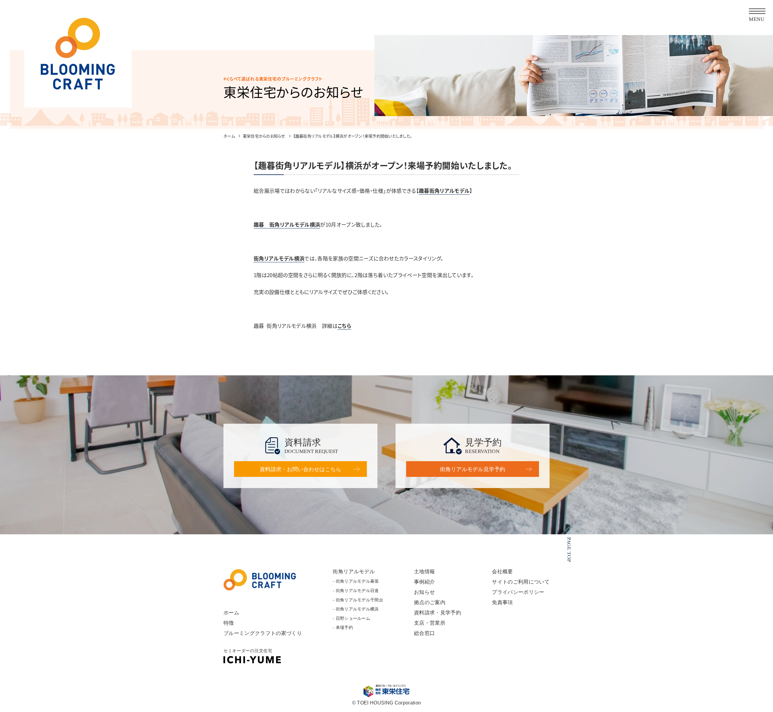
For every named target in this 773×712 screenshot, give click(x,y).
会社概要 (502, 571)
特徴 (228, 623)
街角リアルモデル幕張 (357, 581)
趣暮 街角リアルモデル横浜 (287, 224)
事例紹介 (424, 582)
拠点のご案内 (429, 602)
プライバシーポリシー (518, 592)
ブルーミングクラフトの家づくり (262, 633)
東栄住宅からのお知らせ (264, 136)
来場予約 (344, 627)
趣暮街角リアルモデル (444, 190)
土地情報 (424, 571)
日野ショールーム (353, 618)
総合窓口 (424, 633)
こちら (344, 325)
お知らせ (424, 592)
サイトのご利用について (521, 582)
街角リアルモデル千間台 (359, 600)
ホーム (229, 136)
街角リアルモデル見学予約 (472, 469)
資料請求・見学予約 (437, 613)
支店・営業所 (429, 623)
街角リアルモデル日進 (357, 590)
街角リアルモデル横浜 (279, 258)
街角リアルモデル (354, 571)
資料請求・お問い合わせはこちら (300, 469)
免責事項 (502, 602)
